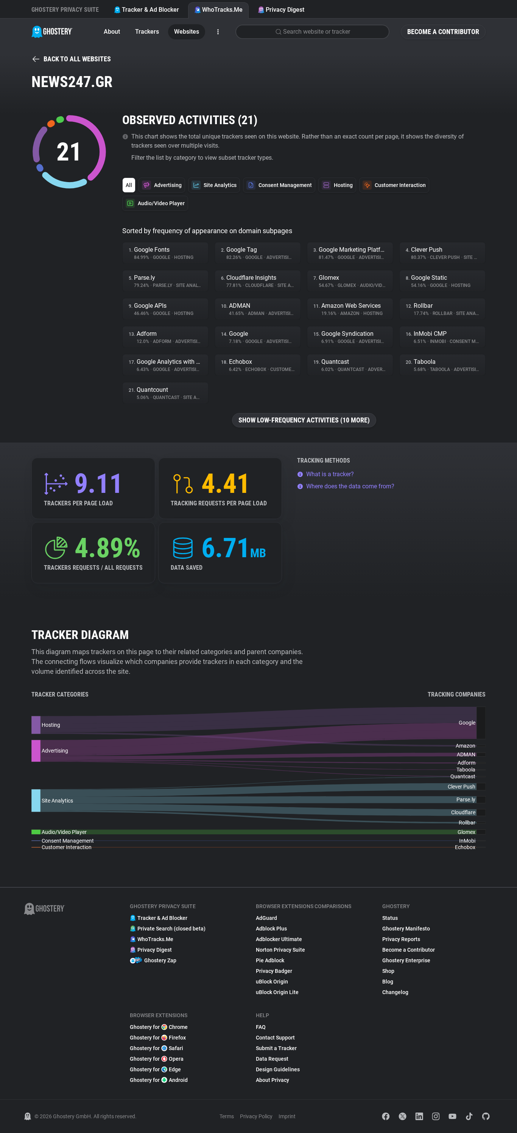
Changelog (395, 992)
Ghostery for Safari (156, 1048)
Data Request (272, 1059)
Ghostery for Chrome (159, 1027)
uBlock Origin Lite (277, 992)
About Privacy (272, 1080)
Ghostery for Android (159, 1080)
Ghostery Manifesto (406, 929)
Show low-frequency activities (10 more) (304, 420)
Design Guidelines (278, 1069)
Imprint (287, 1116)
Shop (388, 971)
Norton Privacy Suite (280, 950)
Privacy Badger (274, 971)
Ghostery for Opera (157, 1059)
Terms (227, 1116)
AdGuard (266, 918)
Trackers (147, 31)
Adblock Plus (271, 929)
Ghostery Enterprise (406, 960)
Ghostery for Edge (155, 1069)
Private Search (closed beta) (171, 929)
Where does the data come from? (350, 486)
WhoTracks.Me (222, 9)
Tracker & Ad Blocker (150, 9)
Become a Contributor (443, 32)
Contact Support (275, 1038)
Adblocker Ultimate (279, 939)
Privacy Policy (256, 1116)
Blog (387, 982)
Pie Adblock (270, 960)
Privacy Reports (401, 939)
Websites (186, 31)
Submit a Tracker (276, 1048)
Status (390, 918)
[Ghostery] (52, 32)
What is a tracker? (330, 474)
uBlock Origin (272, 982)
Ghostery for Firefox (158, 1038)
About (112, 31)
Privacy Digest (285, 9)
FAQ (261, 1027)
